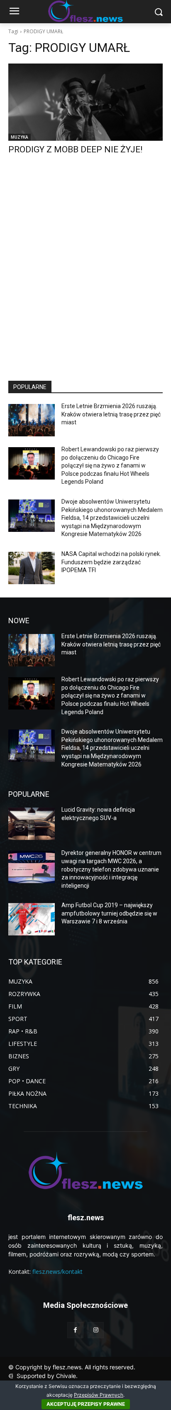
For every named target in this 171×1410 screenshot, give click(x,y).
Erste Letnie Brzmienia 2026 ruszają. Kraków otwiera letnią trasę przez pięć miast (111, 414)
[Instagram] (96, 1330)
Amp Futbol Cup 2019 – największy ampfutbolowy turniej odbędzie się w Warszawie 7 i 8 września (109, 913)
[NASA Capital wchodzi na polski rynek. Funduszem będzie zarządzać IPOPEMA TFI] (31, 568)
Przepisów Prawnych (98, 1395)
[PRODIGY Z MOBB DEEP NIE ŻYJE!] (85, 102)
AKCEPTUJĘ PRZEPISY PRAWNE (85, 1404)
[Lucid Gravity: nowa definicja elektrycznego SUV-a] (31, 824)
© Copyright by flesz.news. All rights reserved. (71, 1367)
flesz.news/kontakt (57, 1271)
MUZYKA (19, 137)
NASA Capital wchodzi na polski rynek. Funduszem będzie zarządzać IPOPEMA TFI (111, 562)
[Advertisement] (85, 275)
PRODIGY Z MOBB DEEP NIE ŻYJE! (75, 149)
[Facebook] (75, 1330)
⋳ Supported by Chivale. (43, 1375)
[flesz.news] (85, 1170)
